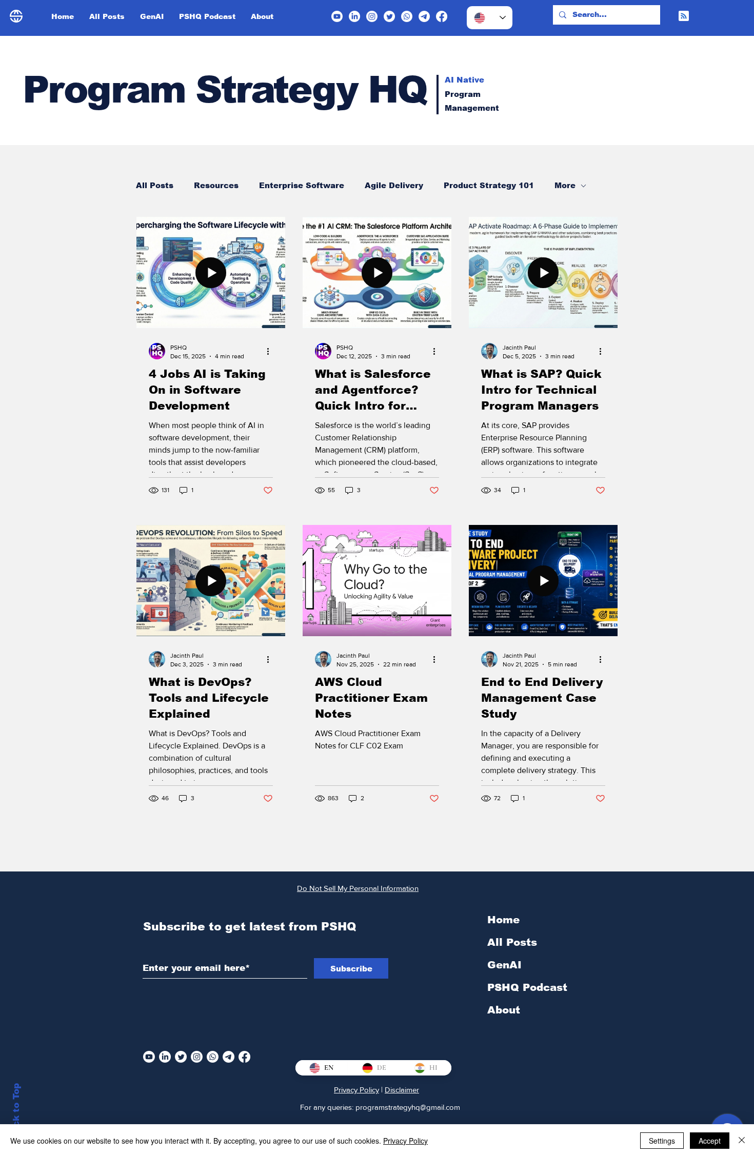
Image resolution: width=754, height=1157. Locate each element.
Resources (216, 185)
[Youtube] (337, 16)
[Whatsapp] (406, 16)
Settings (662, 1140)
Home (503, 919)
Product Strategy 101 (489, 185)
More (565, 185)
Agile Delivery (394, 185)
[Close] (742, 1140)
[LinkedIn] (354, 16)
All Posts (154, 185)
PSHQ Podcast (527, 987)
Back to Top (16, 1111)
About (503, 1010)
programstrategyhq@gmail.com (407, 1107)
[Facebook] (441, 16)
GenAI (504, 964)
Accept (710, 1140)
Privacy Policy (356, 1089)
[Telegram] (424, 16)
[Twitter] (389, 16)
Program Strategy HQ (225, 89)
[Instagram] (372, 16)
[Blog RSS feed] (684, 16)
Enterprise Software (301, 185)
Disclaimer (402, 1089)
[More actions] (271, 351)
